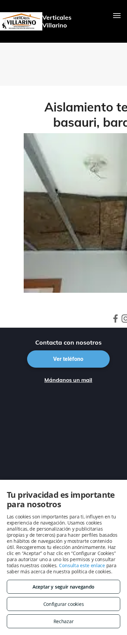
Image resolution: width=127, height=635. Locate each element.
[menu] (117, 15)
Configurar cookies (63, 604)
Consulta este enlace (82, 565)
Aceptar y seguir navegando (63, 586)
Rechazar (64, 621)
